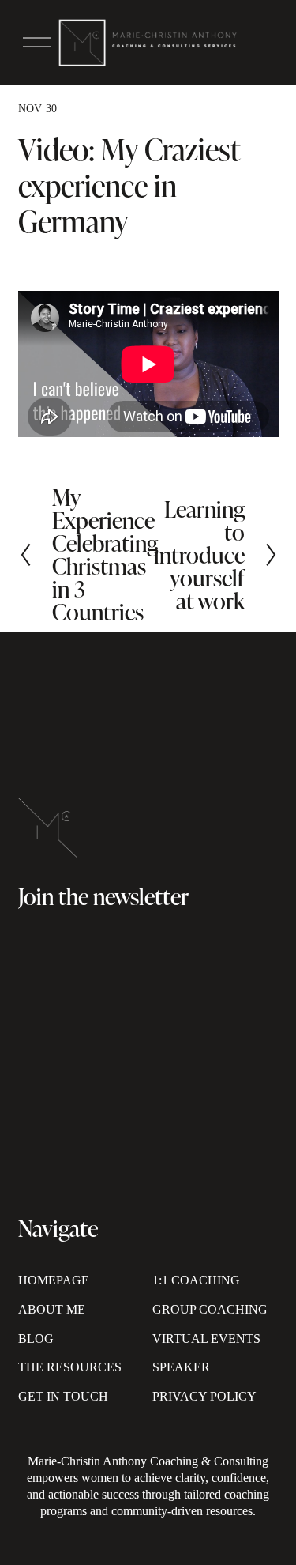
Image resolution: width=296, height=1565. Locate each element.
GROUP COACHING (210, 1309)
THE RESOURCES (70, 1367)
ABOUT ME (51, 1309)
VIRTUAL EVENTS (206, 1338)
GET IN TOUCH (63, 1396)
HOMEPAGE (53, 1280)
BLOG (36, 1338)
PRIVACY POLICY (204, 1396)
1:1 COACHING (196, 1280)
